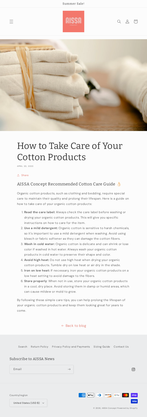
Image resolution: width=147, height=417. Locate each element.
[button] (11, 21)
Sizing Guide (102, 346)
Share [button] (25, 175)
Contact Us (121, 346)
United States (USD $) (26, 402)
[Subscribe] (69, 369)
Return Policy (39, 346)
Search (22, 346)
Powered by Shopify (127, 408)
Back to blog (76, 325)
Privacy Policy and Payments (71, 346)
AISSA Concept (109, 408)
